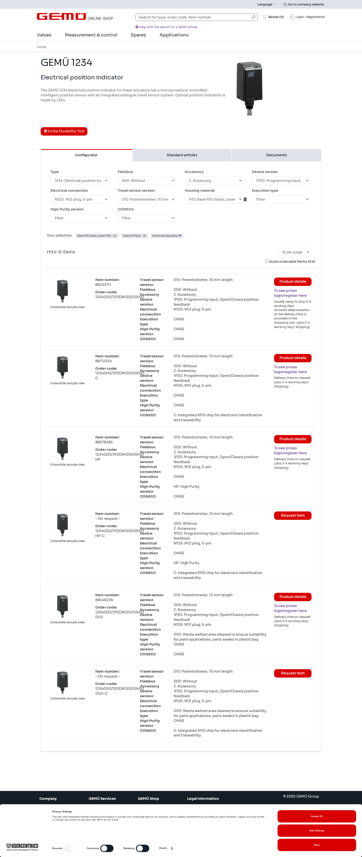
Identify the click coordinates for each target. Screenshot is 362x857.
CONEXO (126, 209)
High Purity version (67, 209)
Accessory (194, 172)
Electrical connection (69, 190)
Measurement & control (91, 35)
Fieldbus (125, 172)
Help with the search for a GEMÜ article (167, 27)
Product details (293, 281)
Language (265, 4)
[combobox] (196, 17)
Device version (265, 172)
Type (54, 172)
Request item (293, 515)
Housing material (200, 190)
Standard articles (182, 155)
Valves (44, 35)
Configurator (86, 155)
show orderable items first (292, 261)
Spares (138, 35)
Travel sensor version (136, 190)
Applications (174, 35)
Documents (276, 155)
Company (48, 798)
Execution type (265, 190)
